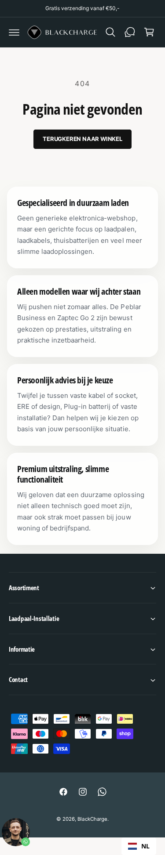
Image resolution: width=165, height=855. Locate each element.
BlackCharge (92, 819)
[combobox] (138, 846)
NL (145, 846)
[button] (14, 32)
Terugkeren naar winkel (82, 138)
